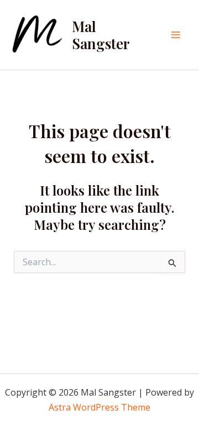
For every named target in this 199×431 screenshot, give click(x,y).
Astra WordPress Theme (99, 407)
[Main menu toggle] (176, 35)
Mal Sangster (101, 35)
